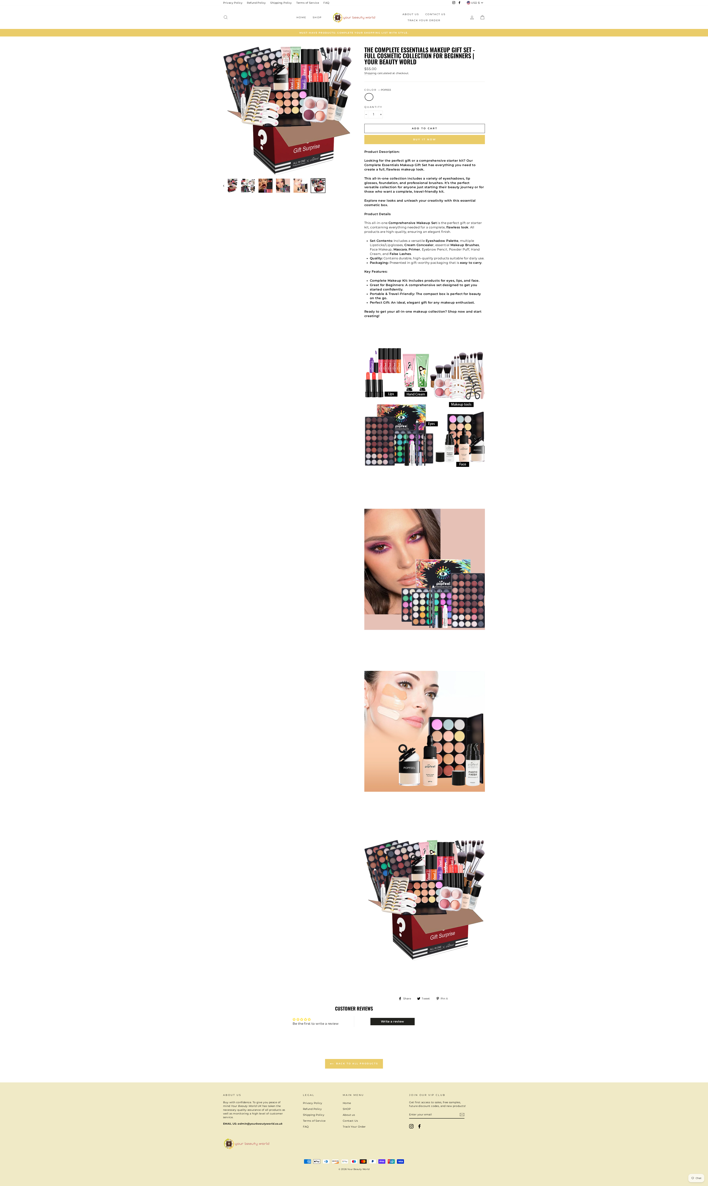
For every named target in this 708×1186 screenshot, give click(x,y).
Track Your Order (424, 20)
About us (410, 14)
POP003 (369, 96)
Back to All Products (356, 1063)
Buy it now (424, 139)
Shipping (370, 73)
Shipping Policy (281, 2)
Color (377, 89)
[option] (354, 32)
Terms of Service (307, 2)
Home (301, 17)
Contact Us (435, 14)
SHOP (317, 17)
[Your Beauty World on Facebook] (419, 1126)
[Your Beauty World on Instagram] (411, 1126)
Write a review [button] (392, 1021)
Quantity (373, 107)
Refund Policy (256, 2)
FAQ (326, 2)
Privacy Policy (232, 2)
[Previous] (225, 185)
